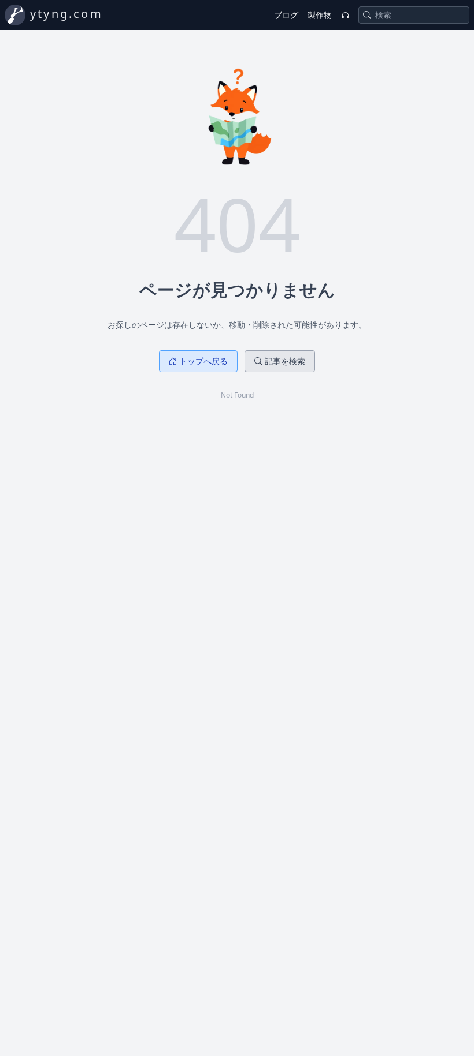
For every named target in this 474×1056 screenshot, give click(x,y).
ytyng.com (66, 13)
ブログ (286, 14)
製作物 (320, 14)
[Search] (367, 15)
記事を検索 (285, 360)
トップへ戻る (203, 360)
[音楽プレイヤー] (345, 15)
